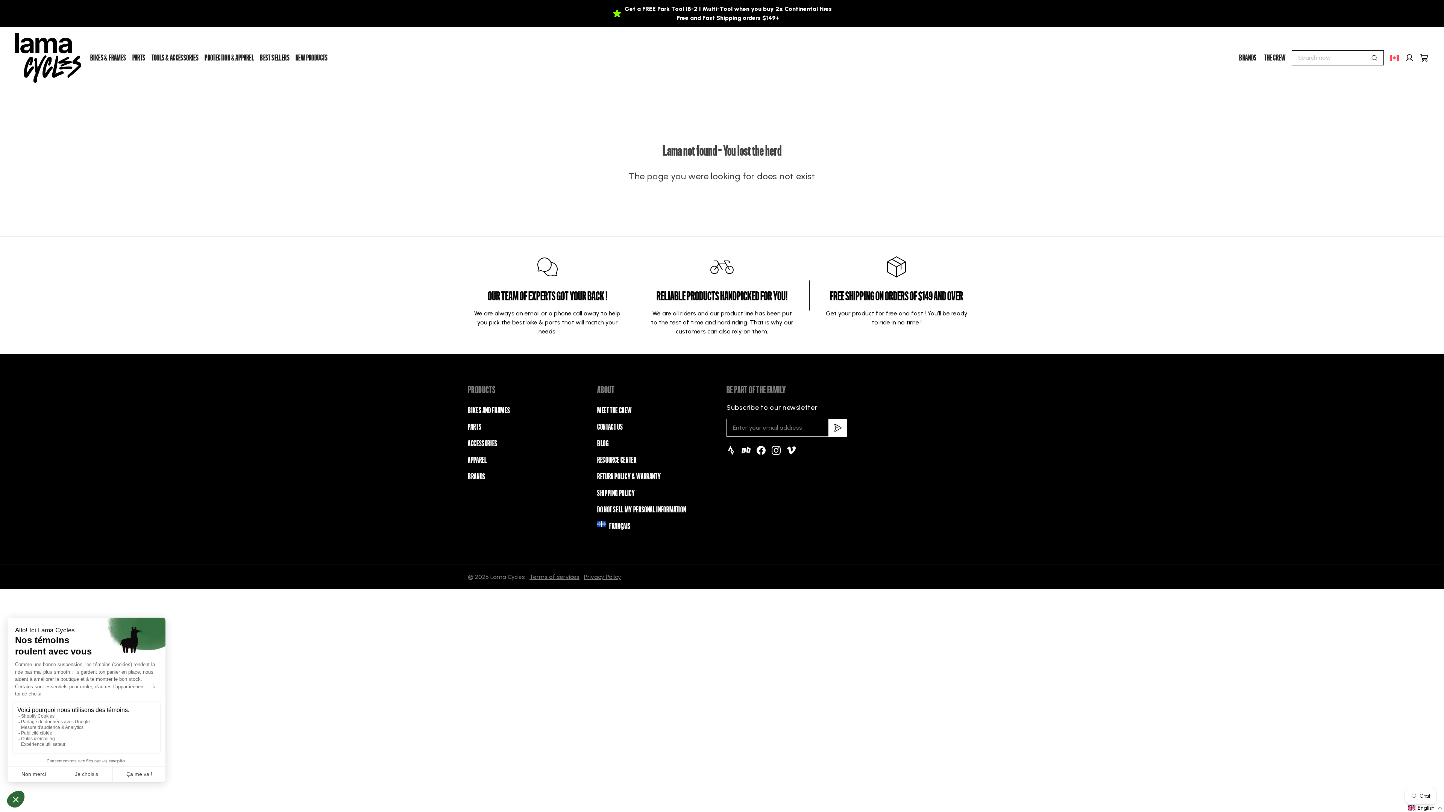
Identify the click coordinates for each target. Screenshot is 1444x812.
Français (620, 526)
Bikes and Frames (489, 410)
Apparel (477, 460)
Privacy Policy (602, 576)
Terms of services (554, 576)
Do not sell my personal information (641, 509)
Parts (474, 427)
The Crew (1275, 57)
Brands (1248, 57)
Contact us (610, 427)
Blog (603, 443)
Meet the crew (614, 410)
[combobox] (1338, 57)
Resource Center (617, 460)
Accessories (483, 443)
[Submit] (1374, 58)
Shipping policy (616, 493)
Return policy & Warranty (629, 476)
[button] (1426, 808)
